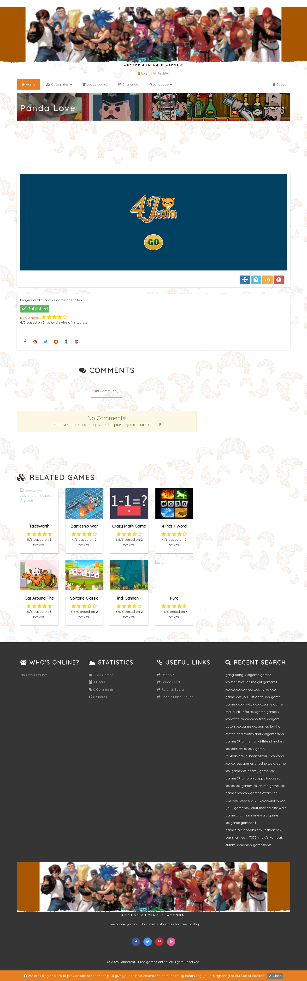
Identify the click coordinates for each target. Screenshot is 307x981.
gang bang (234, 675)
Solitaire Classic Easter (84, 600)
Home (270, 108)
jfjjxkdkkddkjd (236, 756)
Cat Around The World (39, 600)
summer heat (236, 837)
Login (145, 73)
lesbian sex (272, 830)
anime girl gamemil (261, 682)
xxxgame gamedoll (240, 823)
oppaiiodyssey (268, 778)
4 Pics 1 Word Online (174, 528)
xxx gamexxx (235, 771)
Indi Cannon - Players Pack (129, 600)
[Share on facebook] (25, 341)
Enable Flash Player (176, 697)
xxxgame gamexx (265, 712)
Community (108, 391)
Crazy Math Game (129, 525)
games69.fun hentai (240, 741)
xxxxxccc (232, 719)
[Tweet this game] (45, 341)
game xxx (241, 808)
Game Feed (170, 682)
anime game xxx (272, 786)
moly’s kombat (270, 837)
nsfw (264, 689)
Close (277, 976)
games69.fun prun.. (240, 778)
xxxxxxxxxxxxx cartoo (242, 689)
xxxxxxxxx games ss (241, 786)
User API (167, 675)
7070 (253, 837)
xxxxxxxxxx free (253, 719)
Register (163, 73)
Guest (280, 84)
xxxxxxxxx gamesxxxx (254, 845)
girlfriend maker (270, 741)
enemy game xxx (261, 771)
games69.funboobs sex (243, 830)
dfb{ (245, 712)
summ (230, 845)
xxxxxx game (255, 749)
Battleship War (84, 525)
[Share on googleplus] (35, 341)
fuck (237, 712)
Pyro (174, 598)
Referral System (173, 689)
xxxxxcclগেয (233, 749)
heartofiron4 (259, 756)
